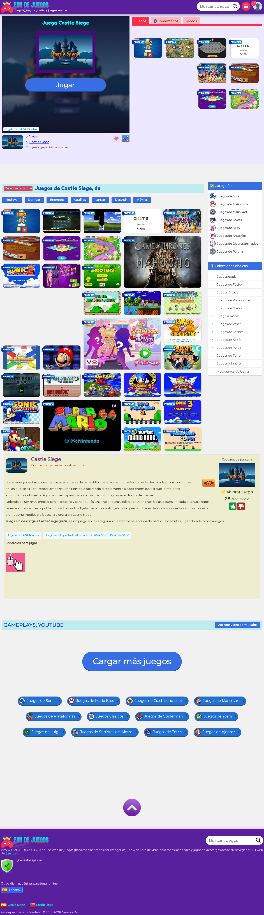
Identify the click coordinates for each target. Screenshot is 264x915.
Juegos (140, 21)
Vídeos (191, 21)
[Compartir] (125, 138)
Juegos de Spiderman (163, 716)
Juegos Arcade (227, 292)
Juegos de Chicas (229, 220)
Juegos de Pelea (229, 347)
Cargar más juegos (132, 661)
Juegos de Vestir (229, 324)
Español (15, 890)
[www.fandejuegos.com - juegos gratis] (25, 842)
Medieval (11, 199)
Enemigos (57, 199)
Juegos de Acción (229, 340)
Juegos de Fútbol (230, 284)
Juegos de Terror (229, 355)
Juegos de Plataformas (233, 300)
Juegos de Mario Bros (232, 204)
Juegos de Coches (230, 332)
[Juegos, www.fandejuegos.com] (25, 7)
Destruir (121, 199)
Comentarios (166, 21)
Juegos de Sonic (228, 196)
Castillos (80, 199)
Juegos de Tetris (167, 732)
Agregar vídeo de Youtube (237, 625)
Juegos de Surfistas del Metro (106, 732)
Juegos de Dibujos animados (237, 243)
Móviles (142, 199)
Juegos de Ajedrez (219, 732)
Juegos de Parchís (230, 251)
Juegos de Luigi (45, 732)
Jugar (65, 85)
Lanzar (100, 199)
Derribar (34, 199)
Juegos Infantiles (229, 363)
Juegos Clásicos (228, 316)
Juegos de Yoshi (217, 716)
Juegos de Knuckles (231, 235)
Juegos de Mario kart (232, 212)
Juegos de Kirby (228, 228)
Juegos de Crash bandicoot (158, 700)
